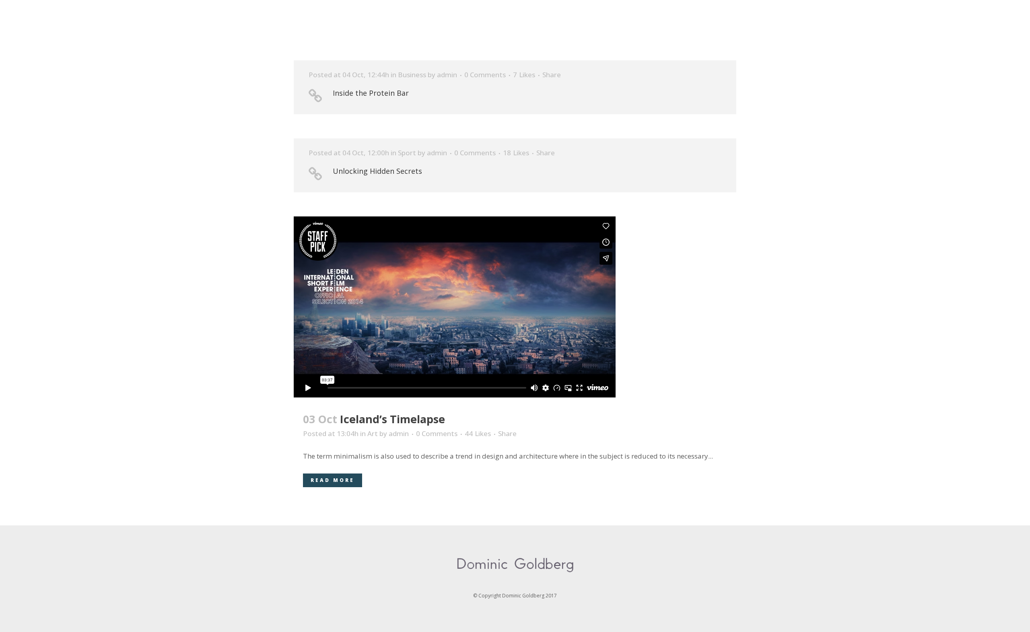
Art (372, 433)
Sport (407, 152)
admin (447, 74)
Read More (332, 480)
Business (412, 74)
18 (516, 153)
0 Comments (485, 74)
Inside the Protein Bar (371, 93)
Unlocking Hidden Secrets (377, 171)
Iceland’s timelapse (392, 419)
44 (478, 433)
